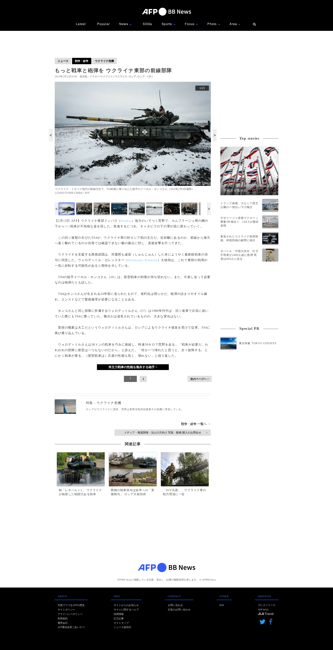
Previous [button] (51, 135)
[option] (132, 140)
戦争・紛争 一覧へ (195, 424)
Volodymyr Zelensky (143, 260)
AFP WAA (263, 609)
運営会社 (63, 622)
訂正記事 (119, 618)
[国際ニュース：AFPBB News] (166, 12)
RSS (221, 605)
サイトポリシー (66, 609)
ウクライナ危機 (104, 60)
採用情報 (119, 614)
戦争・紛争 (81, 60)
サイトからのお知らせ (126, 605)
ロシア (132, 76)
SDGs (147, 24)
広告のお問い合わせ (179, 609)
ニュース (63, 60)
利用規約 (63, 618)
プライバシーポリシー (70, 614)
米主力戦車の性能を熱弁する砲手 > (132, 367)
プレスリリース (266, 605)
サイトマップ (121, 622)
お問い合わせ (175, 605)
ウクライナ (121, 76)
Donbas (126, 220)
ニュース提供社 (122, 627)
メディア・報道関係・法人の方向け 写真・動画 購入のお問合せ (165, 432)
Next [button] (215, 135)
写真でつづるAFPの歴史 (71, 605)
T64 (67, 226)
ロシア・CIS (144, 76)
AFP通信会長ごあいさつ (71, 627)
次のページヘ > (199, 378)
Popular (103, 24)
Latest (81, 24)
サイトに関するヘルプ (126, 609)
